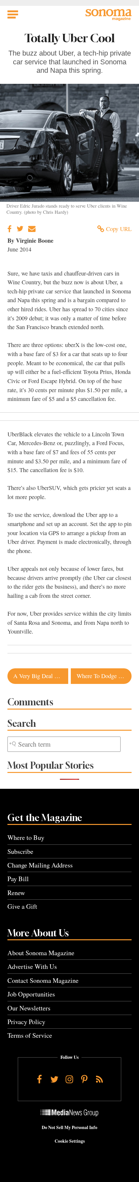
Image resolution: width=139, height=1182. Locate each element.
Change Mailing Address (40, 865)
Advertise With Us (32, 966)
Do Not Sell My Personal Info (69, 1127)
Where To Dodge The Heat (104, 676)
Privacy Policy (26, 1021)
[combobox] (64, 744)
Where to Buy (25, 837)
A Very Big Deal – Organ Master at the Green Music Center (40, 676)
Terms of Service (29, 1035)
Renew (16, 892)
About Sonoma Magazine (40, 952)
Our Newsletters (28, 1008)
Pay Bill (18, 878)
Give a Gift (22, 906)
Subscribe (20, 851)
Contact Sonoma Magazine (43, 980)
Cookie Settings (70, 1141)
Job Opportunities (31, 994)
